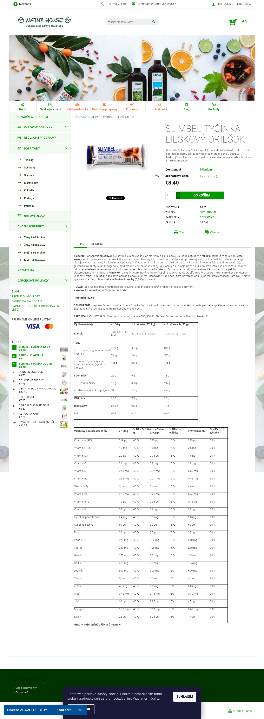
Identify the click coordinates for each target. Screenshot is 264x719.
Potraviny (32, 148)
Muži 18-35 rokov (34, 252)
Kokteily (29, 190)
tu (158, 698)
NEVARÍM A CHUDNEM (33, 117)
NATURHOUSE (208, 212)
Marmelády (31, 182)
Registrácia (243, 4)
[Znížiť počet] (178, 197)
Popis (80, 244)
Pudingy (29, 198)
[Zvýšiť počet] (178, 193)
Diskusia (97, 244)
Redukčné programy (40, 137)
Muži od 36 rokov (34, 260)
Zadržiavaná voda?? (27, 301)
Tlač (182, 232)
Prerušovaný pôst (26, 296)
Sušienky (29, 167)
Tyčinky (28, 159)
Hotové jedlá (34, 215)
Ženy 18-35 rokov (34, 237)
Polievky (29, 205)
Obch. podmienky (26, 687)
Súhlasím (184, 697)
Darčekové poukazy (33, 280)
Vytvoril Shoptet (242, 710)
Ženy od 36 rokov (34, 245)
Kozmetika (26, 270)
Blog (15, 291)
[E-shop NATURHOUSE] (46, 24)
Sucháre (29, 175)
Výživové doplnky (38, 127)
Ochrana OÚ (22, 692)
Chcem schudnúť (31, 226)
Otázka (215, 232)
